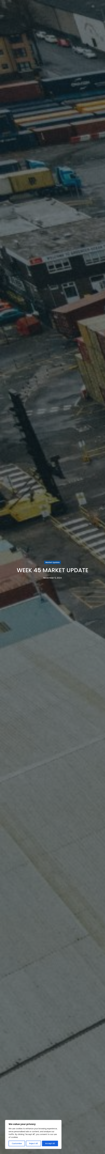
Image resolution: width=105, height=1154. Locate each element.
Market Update (52, 562)
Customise (17, 1143)
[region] (33, 1134)
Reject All (33, 1143)
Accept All (50, 1143)
